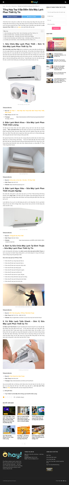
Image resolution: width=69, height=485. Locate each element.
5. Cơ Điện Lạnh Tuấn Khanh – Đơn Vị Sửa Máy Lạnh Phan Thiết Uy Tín (19, 39)
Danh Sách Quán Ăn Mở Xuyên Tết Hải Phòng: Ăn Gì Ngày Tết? (38, 437)
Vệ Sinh (20, 413)
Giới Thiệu (48, 455)
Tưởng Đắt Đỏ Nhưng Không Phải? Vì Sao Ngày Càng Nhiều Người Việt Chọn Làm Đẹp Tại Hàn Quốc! (60, 80)
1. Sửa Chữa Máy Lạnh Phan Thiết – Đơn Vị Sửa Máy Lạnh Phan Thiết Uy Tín (21, 33)
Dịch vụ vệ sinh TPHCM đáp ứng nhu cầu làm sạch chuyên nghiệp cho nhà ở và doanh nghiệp (23, 419)
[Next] (25, 444)
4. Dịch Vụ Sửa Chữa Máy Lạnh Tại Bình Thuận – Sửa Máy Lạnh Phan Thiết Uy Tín (22, 38)
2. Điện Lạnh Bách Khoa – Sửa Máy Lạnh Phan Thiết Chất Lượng (18, 34)
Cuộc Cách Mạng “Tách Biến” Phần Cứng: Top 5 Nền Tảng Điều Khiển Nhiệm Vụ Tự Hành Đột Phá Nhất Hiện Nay (9, 419)
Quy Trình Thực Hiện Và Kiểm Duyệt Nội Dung (55, 462)
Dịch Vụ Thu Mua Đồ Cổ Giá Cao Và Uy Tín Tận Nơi (60, 73)
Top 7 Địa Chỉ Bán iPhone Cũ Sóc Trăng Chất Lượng (8, 437)
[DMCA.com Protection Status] (49, 469)
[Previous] (22, 444)
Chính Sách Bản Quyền (51, 457)
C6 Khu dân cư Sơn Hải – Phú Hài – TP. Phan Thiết (22, 180)
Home (4, 6)
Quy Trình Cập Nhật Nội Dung (52, 464)
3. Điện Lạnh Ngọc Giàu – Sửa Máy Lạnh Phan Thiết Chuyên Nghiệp (19, 36)
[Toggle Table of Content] (41, 31)
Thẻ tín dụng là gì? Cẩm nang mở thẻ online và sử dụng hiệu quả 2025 (38, 418)
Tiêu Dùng (35, 413)
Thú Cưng (20, 433)
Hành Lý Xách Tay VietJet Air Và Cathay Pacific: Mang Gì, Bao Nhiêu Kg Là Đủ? (55, 49)
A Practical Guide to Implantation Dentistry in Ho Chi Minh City (60, 55)
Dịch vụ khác (8, 6)
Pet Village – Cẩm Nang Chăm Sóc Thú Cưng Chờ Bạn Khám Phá (23, 437)
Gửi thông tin (56, 28)
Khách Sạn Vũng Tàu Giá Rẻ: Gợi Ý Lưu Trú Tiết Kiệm (60, 60)
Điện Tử (5, 413)
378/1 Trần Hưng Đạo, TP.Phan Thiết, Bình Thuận (21, 313)
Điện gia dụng (14, 6)
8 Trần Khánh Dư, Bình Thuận (17, 376)
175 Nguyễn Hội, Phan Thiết (16, 235)
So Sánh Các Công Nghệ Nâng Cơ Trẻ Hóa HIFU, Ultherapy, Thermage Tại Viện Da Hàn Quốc (59, 67)
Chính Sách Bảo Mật (50, 459)
